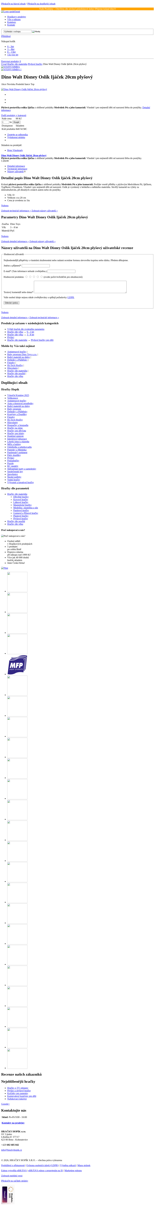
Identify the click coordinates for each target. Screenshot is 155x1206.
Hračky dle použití (16, 373)
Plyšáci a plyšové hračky (19, 1090)
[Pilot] (4, 568)
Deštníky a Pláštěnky (17, 360)
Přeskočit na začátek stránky (14, 1181)
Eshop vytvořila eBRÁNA (14, 1170)
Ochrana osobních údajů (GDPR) (42, 1165)
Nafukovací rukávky (17, 1099)
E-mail (25, 271)
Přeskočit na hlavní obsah (13, 3)
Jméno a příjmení (12, 265)
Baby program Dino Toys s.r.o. (22, 354)
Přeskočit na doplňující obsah (41, 3)
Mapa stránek (84, 1165)
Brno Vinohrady (15, 150)
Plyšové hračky (35, 64)
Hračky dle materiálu (17, 64)
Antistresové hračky (16, 351)
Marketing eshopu (73, 1170)
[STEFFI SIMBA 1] (11, 69)
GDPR (70, 297)
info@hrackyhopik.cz (11, 1150)
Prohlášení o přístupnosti (13, 1165)
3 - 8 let (30, 334)
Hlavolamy (12, 368)
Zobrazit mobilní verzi (11, 1175)
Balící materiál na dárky (18, 357)
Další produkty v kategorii (13, 115)
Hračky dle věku (15, 332)
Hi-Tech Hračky (15, 365)
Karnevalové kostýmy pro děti (21, 1096)
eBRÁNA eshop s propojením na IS (45, 1170)
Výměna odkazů (68, 1165)
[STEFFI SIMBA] (10, 67)
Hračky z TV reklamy (17, 1088)
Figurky (11, 362)
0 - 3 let (30, 332)
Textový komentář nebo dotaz (18, 292)
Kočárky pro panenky (17, 1093)
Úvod (4, 64)
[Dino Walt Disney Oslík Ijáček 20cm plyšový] (24, 89)
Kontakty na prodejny (13, 1123)
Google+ (5, 1104)
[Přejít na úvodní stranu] (10, 11)
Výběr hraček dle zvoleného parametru (25, 329)
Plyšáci (10, 337)
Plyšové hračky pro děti (42, 340)
